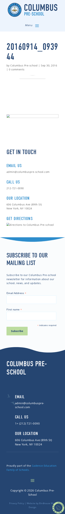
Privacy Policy (16, 503)
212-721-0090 (15, 188)
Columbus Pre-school (24, 65)
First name (14, 309)
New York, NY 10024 (28, 444)
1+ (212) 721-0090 (27, 423)
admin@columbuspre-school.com (28, 172)
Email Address (16, 293)
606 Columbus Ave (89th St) (33, 440)
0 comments (17, 69)
